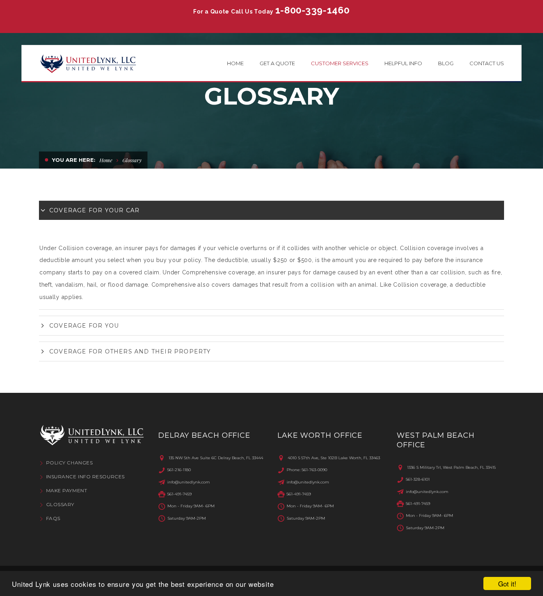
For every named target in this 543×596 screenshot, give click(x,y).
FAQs (53, 518)
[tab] (271, 210)
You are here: (73, 160)
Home (105, 160)
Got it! (507, 583)
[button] (271, 210)
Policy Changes (69, 463)
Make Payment (66, 490)
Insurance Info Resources (85, 477)
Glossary (60, 504)
